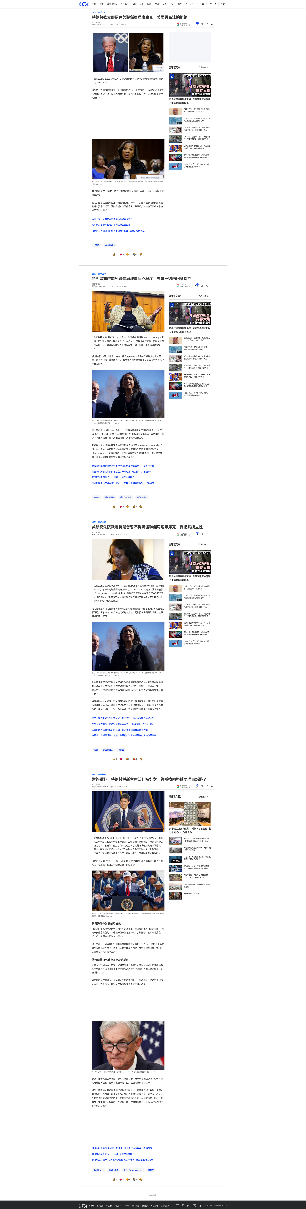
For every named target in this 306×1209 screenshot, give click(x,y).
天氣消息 (124, 4)
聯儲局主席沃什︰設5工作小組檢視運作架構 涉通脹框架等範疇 (122, 1130)
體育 (180, 4)
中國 (157, 4)
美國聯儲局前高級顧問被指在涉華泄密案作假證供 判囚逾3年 (121, 471)
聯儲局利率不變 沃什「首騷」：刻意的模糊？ (113, 477)
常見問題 (135, 1204)
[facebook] (177, 1203)
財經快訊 (102, 774)
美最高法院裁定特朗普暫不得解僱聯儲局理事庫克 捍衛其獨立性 (123, 466)
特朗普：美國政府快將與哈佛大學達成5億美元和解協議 (118, 231)
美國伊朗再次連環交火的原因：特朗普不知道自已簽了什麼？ (121, 729)
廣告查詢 (118, 1204)
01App (126, 1204)
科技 (164, 4)
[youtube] (188, 1203)
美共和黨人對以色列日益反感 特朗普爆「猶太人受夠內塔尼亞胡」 (124, 718)
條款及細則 (165, 1204)
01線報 (91, 1204)
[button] (202, 24)
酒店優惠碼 (112, 4)
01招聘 (109, 1204)
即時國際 (102, 12)
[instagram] (183, 1203)
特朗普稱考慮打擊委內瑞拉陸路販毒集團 (111, 225)
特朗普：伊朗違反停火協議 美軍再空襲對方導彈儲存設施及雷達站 (124, 735)
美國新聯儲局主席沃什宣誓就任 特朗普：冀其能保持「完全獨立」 (124, 483)
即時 (134, 4)
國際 (149, 4)
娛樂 (101, 4)
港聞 (94, 4)
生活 (172, 4)
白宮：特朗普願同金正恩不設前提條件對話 (112, 219)
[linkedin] (194, 1203)
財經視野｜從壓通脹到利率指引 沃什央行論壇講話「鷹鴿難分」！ (124, 1118)
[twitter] (200, 1203)
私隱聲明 (154, 1204)
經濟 (187, 4)
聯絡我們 (145, 1204)
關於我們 (100, 1204)
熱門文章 (175, 67)
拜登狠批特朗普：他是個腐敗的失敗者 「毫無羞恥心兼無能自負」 (123, 724)
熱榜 (141, 4)
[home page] (83, 4)
